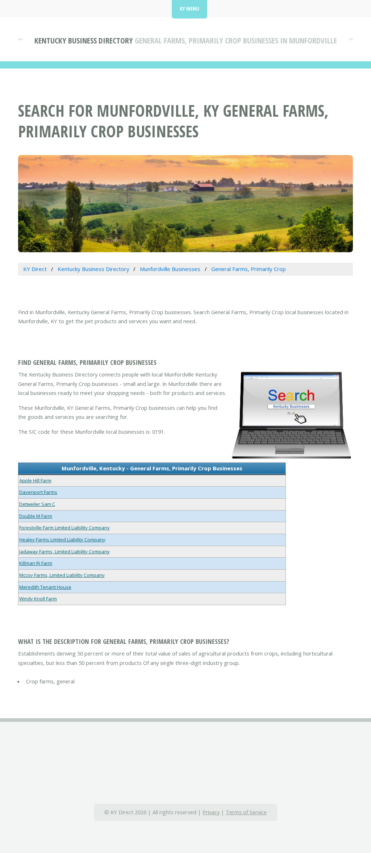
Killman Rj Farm (35, 563)
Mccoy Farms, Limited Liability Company (62, 575)
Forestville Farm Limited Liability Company (64, 527)
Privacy (211, 812)
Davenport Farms (38, 492)
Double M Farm (35, 516)
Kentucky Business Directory (83, 40)
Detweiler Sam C (37, 504)
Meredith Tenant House (45, 587)
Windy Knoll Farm (38, 598)
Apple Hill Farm (35, 480)
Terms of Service (246, 812)
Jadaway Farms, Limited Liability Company (64, 551)
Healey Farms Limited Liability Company (62, 539)
